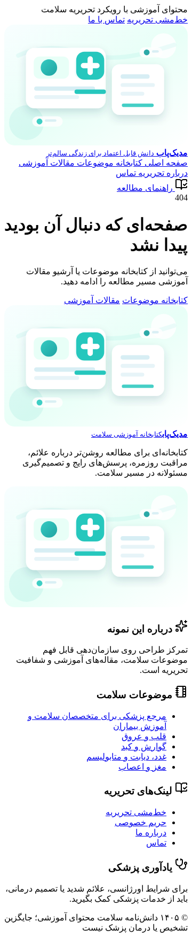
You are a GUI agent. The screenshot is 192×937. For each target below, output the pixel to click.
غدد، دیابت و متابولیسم (126, 756)
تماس (126, 172)
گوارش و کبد (143, 746)
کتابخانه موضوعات (108, 162)
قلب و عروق (144, 736)
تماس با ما (106, 19)
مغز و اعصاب (142, 766)
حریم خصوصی (140, 822)
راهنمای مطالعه (145, 187)
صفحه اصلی (165, 162)
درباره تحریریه (162, 172)
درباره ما (150, 832)
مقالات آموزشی (47, 162)
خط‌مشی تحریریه (157, 19)
